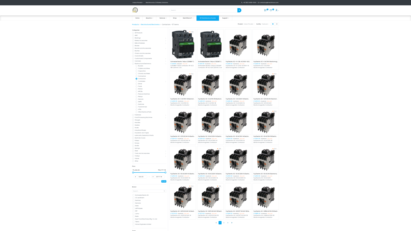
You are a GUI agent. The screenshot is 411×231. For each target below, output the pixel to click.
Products (135, 24)
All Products (138, 33)
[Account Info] (277, 10)
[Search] (239, 10)
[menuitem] (137, 18)
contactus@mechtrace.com (269, 2)
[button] (265, 24)
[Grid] (273, 24)
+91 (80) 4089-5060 (249, 2)
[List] (277, 24)
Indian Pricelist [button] (248, 24)
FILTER (164, 181)
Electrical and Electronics (150, 24)
